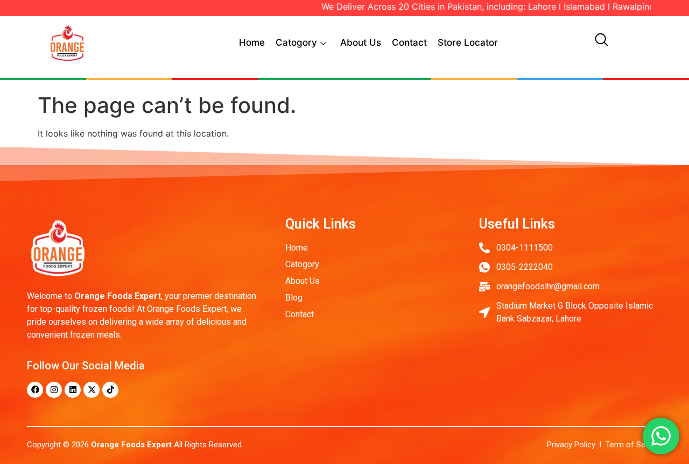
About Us (360, 42)
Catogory (296, 42)
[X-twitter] (91, 390)
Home (252, 42)
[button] (601, 43)
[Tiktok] (110, 390)
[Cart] (629, 39)
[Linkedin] (73, 390)
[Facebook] (35, 390)
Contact (409, 42)
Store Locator (468, 42)
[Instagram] (54, 390)
